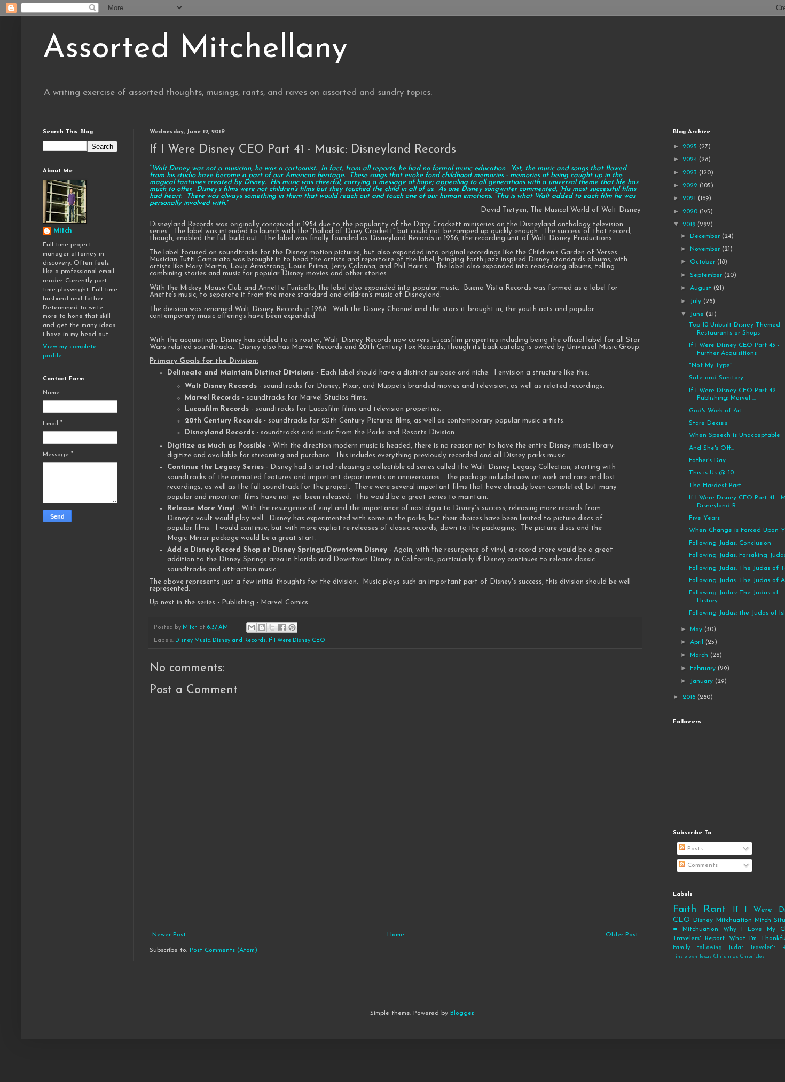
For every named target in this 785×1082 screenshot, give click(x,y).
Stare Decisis (708, 423)
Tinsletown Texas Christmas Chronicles (719, 956)
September (707, 275)
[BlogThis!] (261, 627)
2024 (690, 159)
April (697, 642)
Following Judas (720, 948)
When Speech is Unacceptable (734, 435)
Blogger (461, 1013)
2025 (690, 147)
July (696, 301)
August (701, 288)
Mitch (62, 231)
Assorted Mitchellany (195, 49)
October (703, 262)
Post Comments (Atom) (223, 950)
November (706, 249)
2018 (689, 697)
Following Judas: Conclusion (730, 543)
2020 (691, 212)
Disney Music (192, 640)
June (698, 314)
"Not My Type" (711, 365)
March (700, 655)
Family (681, 948)
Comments (701, 865)
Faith (684, 909)
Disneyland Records (239, 640)
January (702, 681)
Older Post (622, 935)
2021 (690, 198)
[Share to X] (271, 627)
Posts (694, 849)
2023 (690, 173)
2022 (691, 185)
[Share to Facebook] (282, 627)
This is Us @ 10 (711, 473)
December (706, 236)
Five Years (704, 518)
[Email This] (251, 627)
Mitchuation (734, 920)
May (697, 629)
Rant (714, 909)
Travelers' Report (699, 938)
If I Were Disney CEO (297, 640)
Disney (703, 920)
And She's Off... (711, 448)
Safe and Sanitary (716, 378)
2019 (689, 224)
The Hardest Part (715, 485)
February (704, 668)
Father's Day (707, 460)
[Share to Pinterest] (292, 627)
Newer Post (169, 935)
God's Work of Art (715, 411)
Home (395, 935)
